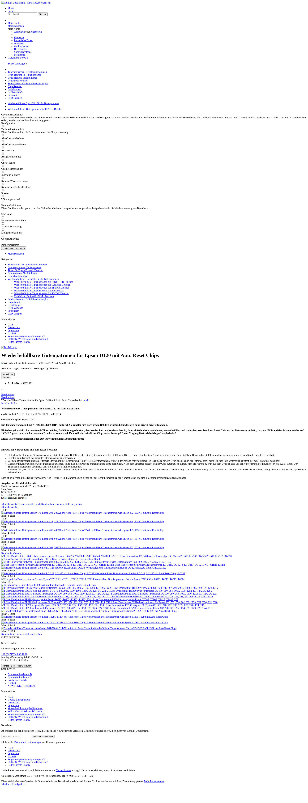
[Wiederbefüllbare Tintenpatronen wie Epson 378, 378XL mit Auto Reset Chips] (42, 521)
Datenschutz (14, 327)
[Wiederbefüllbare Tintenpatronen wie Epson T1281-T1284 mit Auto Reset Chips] (43, 622)
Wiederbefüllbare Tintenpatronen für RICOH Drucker (41, 293)
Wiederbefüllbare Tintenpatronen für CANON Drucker (42, 284)
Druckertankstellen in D (20, 674)
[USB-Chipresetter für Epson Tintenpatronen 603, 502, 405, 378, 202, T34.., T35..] (44, 562)
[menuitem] (157, 8)
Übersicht (19, 37)
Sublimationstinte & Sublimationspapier (28, 299)
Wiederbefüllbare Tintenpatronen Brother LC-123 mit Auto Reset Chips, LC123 (126, 567)
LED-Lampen (15, 313)
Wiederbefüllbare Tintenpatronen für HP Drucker (39, 290)
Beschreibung (8, 394)
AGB (10, 324)
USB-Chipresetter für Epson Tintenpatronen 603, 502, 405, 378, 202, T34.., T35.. (129, 562)
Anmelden (19, 31)
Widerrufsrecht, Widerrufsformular (25, 711)
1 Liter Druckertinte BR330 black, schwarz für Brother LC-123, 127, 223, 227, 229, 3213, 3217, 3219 (161, 596)
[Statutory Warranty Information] (2, 389)
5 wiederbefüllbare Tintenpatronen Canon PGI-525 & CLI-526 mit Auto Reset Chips (133, 611)
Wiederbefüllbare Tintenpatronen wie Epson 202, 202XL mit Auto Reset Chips (124, 512)
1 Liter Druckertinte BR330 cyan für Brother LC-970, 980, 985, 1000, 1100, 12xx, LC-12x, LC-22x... (160, 590)
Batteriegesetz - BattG (19, 341)
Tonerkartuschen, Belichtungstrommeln (27, 264)
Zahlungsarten (21, 46)
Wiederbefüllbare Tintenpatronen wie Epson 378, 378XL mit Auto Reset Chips (124, 521)
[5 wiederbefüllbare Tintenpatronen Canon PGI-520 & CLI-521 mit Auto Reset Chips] (45, 628)
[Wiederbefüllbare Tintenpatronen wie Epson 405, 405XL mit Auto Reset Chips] (42, 530)
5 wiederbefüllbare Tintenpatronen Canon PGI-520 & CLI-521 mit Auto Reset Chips (133, 628)
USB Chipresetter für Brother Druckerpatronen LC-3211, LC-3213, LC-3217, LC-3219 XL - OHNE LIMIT (170, 564)
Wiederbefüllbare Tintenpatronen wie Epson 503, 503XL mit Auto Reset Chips (124, 547)
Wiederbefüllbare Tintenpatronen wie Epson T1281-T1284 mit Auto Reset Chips (127, 622)
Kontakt (12, 333)
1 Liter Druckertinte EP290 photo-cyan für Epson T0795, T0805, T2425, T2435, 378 (134, 599)
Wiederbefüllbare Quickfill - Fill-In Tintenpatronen (33, 279)
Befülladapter (14, 305)
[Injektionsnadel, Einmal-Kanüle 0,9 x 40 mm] (25, 585)
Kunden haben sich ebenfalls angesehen (61, 504)
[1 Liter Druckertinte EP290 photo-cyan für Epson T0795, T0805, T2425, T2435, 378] (46, 599)
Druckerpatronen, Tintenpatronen (24, 267)
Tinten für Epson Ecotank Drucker (25, 270)
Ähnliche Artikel (9, 504)
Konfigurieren (19, 784)
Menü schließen (16, 26)
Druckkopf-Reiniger (18, 276)
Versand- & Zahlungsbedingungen (25, 708)
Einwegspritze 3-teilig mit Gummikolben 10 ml (76, 559)
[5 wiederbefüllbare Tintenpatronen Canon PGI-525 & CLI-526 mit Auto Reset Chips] (45, 611)
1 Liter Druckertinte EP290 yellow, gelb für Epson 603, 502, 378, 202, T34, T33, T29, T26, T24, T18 (160, 608)
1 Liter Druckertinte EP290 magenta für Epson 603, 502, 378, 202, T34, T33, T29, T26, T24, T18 (154, 605)
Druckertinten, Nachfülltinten (22, 273)
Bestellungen (20, 49)
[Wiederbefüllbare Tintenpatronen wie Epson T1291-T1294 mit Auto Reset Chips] (43, 616)
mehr (86, 400)
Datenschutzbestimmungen (28, 742)
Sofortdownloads (22, 52)
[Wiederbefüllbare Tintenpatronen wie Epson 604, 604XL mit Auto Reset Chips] (42, 538)
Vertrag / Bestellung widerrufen (17, 666)
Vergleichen (8, 374)
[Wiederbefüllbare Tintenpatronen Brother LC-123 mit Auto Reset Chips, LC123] (43, 567)
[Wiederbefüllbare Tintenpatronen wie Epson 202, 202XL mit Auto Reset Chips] (42, 512)
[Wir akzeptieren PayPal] (9, 347)
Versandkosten (63, 770)
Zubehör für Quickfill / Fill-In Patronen (34, 296)
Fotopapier (13, 310)
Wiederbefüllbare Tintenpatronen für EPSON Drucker (41, 287)
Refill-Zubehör (15, 307)
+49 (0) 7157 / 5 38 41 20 (14, 654)
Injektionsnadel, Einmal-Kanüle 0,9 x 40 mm (73, 585)
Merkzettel (19, 54)
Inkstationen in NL (17, 680)
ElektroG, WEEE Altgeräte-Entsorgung (28, 339)
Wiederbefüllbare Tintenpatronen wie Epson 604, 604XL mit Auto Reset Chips (124, 538)
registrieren (36, 31)
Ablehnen (6, 784)
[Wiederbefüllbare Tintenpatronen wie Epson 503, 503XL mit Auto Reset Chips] (42, 547)
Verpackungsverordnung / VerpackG (26, 336)
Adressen (19, 43)
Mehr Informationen (154, 781)
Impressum (13, 330)
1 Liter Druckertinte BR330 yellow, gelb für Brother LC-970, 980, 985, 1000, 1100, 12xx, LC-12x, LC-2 (164, 587)
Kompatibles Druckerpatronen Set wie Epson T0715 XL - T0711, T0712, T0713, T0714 (139, 579)
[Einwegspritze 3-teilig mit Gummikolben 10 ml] (26, 559)
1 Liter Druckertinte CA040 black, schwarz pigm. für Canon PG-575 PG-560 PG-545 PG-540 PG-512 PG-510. (175, 556)
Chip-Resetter (15, 302)
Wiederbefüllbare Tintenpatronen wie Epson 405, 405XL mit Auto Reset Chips (124, 530)
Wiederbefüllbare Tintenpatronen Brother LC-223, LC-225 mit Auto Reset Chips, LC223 (140, 573)
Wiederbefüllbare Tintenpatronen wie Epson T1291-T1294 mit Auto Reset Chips (127, 616)
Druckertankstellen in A (20, 677)
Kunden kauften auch (30, 504)
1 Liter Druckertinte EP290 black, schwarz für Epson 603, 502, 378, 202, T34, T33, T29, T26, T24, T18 (164, 602)
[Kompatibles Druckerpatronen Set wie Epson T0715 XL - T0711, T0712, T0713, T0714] (47, 579)
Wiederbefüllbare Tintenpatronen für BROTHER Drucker (43, 281)
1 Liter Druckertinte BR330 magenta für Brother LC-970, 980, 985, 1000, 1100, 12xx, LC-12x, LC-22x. (164, 593)
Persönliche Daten (23, 40)
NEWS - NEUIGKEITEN (21, 685)
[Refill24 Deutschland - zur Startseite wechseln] (26, 2)
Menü (11, 8)
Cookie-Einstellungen (19, 699)
